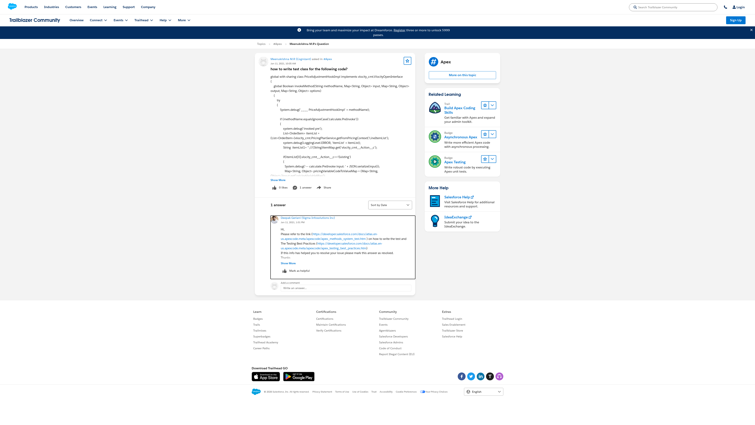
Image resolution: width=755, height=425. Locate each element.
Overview (77, 20)
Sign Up (736, 20)
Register (399, 30)
